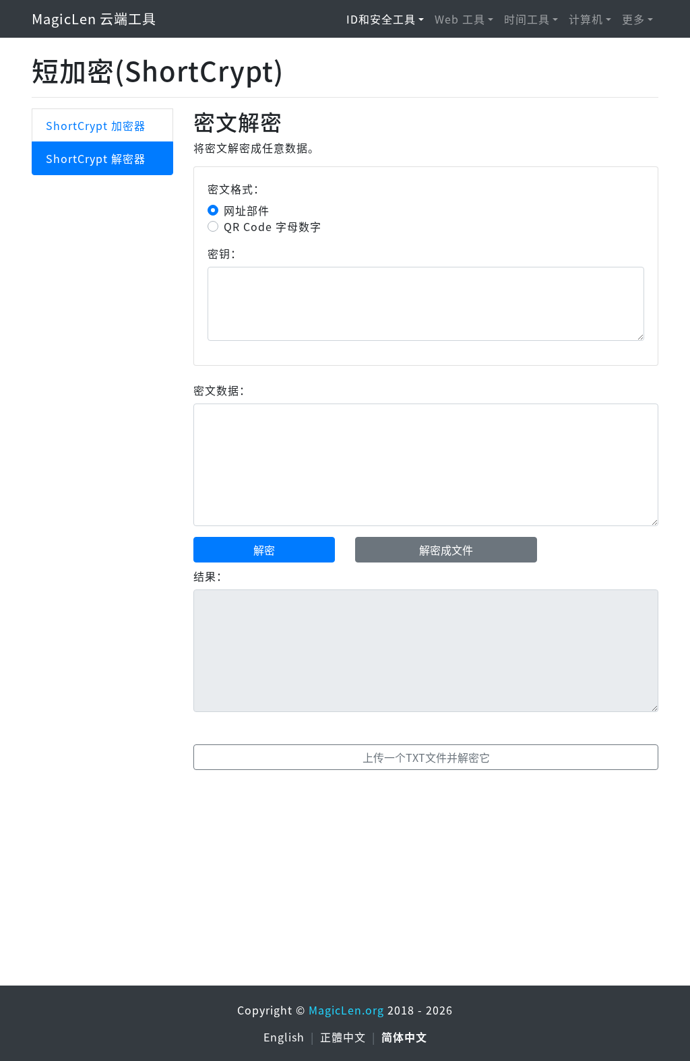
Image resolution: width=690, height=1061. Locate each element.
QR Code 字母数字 (272, 226)
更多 (633, 19)
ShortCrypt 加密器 (96, 125)
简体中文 (404, 1037)
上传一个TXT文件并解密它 (426, 757)
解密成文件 (446, 550)
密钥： (225, 253)
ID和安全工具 (381, 19)
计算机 (586, 19)
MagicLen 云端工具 (94, 18)
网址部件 (247, 210)
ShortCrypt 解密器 (96, 158)
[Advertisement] (345, 880)
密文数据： (222, 390)
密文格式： (236, 189)
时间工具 (527, 19)
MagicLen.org (346, 1010)
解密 (264, 550)
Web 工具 (460, 19)
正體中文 (344, 1037)
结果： (210, 576)
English (285, 1037)
